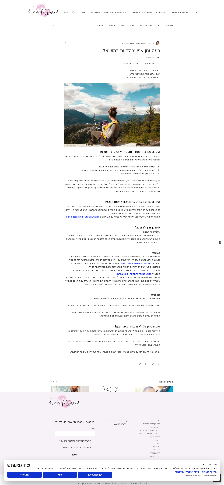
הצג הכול (54, 381)
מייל (93, 428)
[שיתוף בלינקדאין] (146, 364)
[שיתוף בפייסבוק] (159, 364)
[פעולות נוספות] (65, 43)
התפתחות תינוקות (145, 25)
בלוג (158, 443)
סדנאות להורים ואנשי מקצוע (150, 433)
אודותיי (157, 440)
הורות (132, 25)
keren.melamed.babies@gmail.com (120, 420)
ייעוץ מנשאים (155, 427)
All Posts (169, 25)
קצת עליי (100, 25)
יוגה (159, 25)
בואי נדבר (156, 446)
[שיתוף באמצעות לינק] (139, 364)
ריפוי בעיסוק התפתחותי (151, 424)
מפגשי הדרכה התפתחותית (150, 430)
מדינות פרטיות (155, 453)
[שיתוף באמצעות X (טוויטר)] (152, 364)
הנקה (122, 25)
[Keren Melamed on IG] (219, 242)
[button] (54, 25)
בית (159, 420)
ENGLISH (156, 450)
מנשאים (112, 25)
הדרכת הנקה (155, 437)
